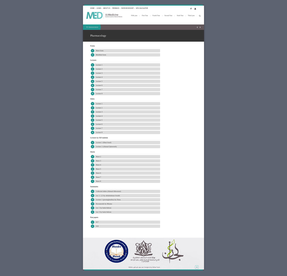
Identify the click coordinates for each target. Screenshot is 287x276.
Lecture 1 (99, 65)
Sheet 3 (98, 161)
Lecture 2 (99, 69)
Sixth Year (180, 15)
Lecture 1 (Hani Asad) (103, 142)
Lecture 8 (99, 93)
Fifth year (134, 15)
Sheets (92, 152)
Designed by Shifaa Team (152, 267)
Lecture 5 (99, 81)
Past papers (94, 217)
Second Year (168, 15)
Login (99, 8)
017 (97, 222)
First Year (145, 15)
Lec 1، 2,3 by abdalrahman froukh (108, 196)
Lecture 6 (99, 85)
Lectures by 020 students (99, 138)
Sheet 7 (98, 177)
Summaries (94, 187)
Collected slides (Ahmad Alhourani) (108, 191)
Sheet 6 (98, 173)
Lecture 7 (99, 89)
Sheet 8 (98, 181)
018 (97, 226)
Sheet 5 (98, 169)
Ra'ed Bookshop (127, 8)
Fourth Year (156, 15)
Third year (191, 15)
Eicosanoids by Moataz (104, 204)
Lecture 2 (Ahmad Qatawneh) (106, 146)
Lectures (93, 60)
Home (92, 8)
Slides (92, 99)
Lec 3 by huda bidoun (103, 212)
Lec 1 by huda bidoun (103, 208)
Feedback (115, 8)
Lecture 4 (99, 77)
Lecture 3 (99, 73)
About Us (106, 8)
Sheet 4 (98, 165)
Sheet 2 (98, 157)
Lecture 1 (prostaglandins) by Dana (108, 200)
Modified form (101, 55)
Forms (92, 46)
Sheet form (99, 51)
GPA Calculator (142, 8)
